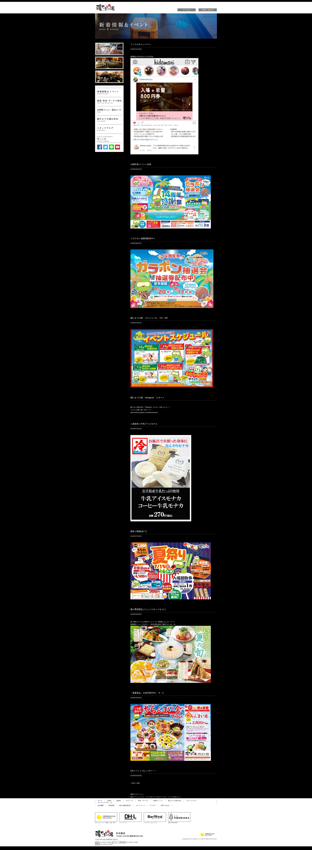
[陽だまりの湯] (105, 4)
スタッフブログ (191, 800)
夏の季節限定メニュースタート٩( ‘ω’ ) (148, 609)
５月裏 (137, 783)
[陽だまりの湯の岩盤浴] (109, 62)
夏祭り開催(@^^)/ (138, 531)
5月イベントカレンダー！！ (143, 771)
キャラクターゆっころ (105, 802)
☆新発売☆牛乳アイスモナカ (143, 424)
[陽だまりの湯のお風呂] (109, 49)
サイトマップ (140, 805)
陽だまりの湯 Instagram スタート (147, 397)
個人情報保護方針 (125, 805)
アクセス (153, 805)
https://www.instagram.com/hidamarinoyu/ (144, 412)
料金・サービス (143, 800)
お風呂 (109, 800)
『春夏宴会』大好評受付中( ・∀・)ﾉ (147, 693)
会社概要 (100, 805)
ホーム (100, 800)
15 (149, 797)
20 (171, 797)
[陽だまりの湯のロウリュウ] (109, 76)
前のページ (134, 797)
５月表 (132, 783)
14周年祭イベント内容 (140, 164)
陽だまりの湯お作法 (174, 800)
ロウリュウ (129, 800)
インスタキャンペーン (140, 44)
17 (163, 797)
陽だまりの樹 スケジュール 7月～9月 (149, 318)
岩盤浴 (118, 800)
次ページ (178, 797)
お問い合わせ (165, 805)
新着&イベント (158, 800)
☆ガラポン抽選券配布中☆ (142, 238)
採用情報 (111, 805)
